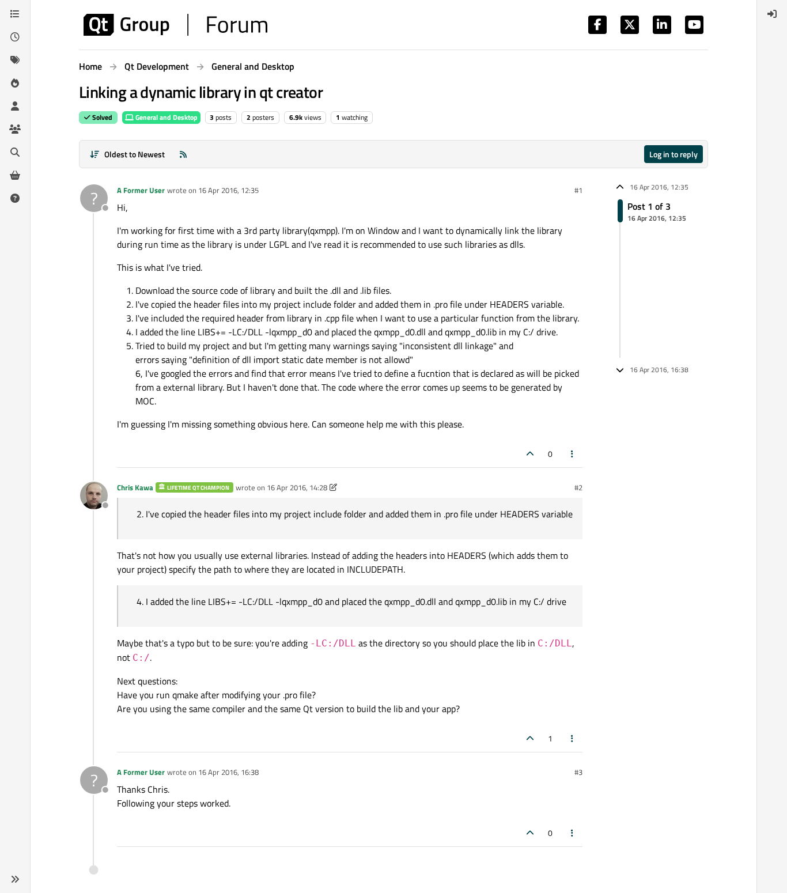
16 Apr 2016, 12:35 (228, 190)
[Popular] (15, 83)
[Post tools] (572, 454)
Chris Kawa (135, 487)
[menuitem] (772, 14)
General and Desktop (166, 117)
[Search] (15, 152)
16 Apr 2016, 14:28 (297, 487)
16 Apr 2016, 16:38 (228, 772)
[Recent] (15, 37)
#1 (578, 190)
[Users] (15, 106)
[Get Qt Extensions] (15, 175)
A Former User (141, 190)
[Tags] (15, 60)
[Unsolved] (15, 198)
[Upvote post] (530, 454)
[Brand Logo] (175, 25)
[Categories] (15, 14)
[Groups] (15, 129)
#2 (578, 487)
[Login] (772, 14)
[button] (15, 879)
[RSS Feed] (183, 154)
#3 (578, 772)
